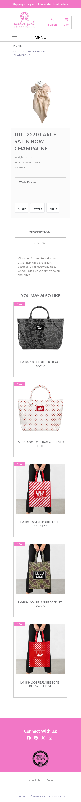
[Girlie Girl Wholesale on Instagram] (50, 736)
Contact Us (32, 780)
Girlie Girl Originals (52, 796)
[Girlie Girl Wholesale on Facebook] (28, 736)
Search (51, 780)
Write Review (27, 182)
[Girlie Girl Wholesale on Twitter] (43, 736)
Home (18, 45)
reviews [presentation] (41, 243)
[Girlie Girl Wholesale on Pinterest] (36, 736)
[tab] (40, 232)
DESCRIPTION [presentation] (39, 232)
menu (40, 37)
